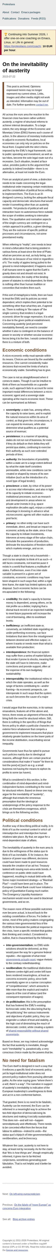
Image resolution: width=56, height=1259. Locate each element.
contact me (42, 104)
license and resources (17, 1250)
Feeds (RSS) (38, 18)
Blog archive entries (24, 1219)
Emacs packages (30, 12)
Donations (23, 18)
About (5, 12)
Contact (15, 12)
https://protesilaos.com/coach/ (22, 46)
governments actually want (20, 959)
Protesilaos (8, 4)
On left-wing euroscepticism (24, 1194)
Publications (9, 18)
